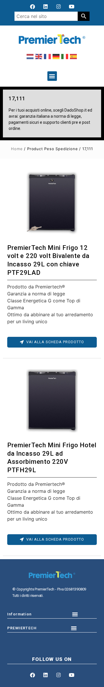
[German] (56, 56)
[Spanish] (73, 56)
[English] (39, 56)
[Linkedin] (46, 6)
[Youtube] (72, 6)
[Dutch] (30, 56)
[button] (52, 76)
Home (17, 148)
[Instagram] (59, 6)
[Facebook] (33, 6)
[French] (47, 56)
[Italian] (65, 56)
